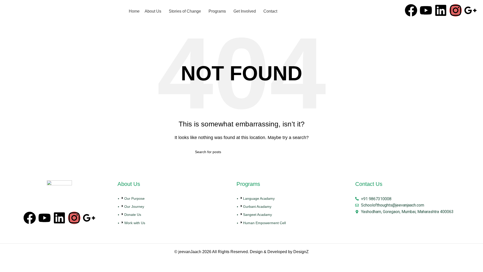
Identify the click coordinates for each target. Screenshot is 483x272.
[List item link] (174, 213)
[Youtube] (426, 10)
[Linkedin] (440, 10)
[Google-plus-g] (470, 10)
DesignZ (301, 252)
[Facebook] (411, 10)
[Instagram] (455, 10)
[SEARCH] (286, 152)
